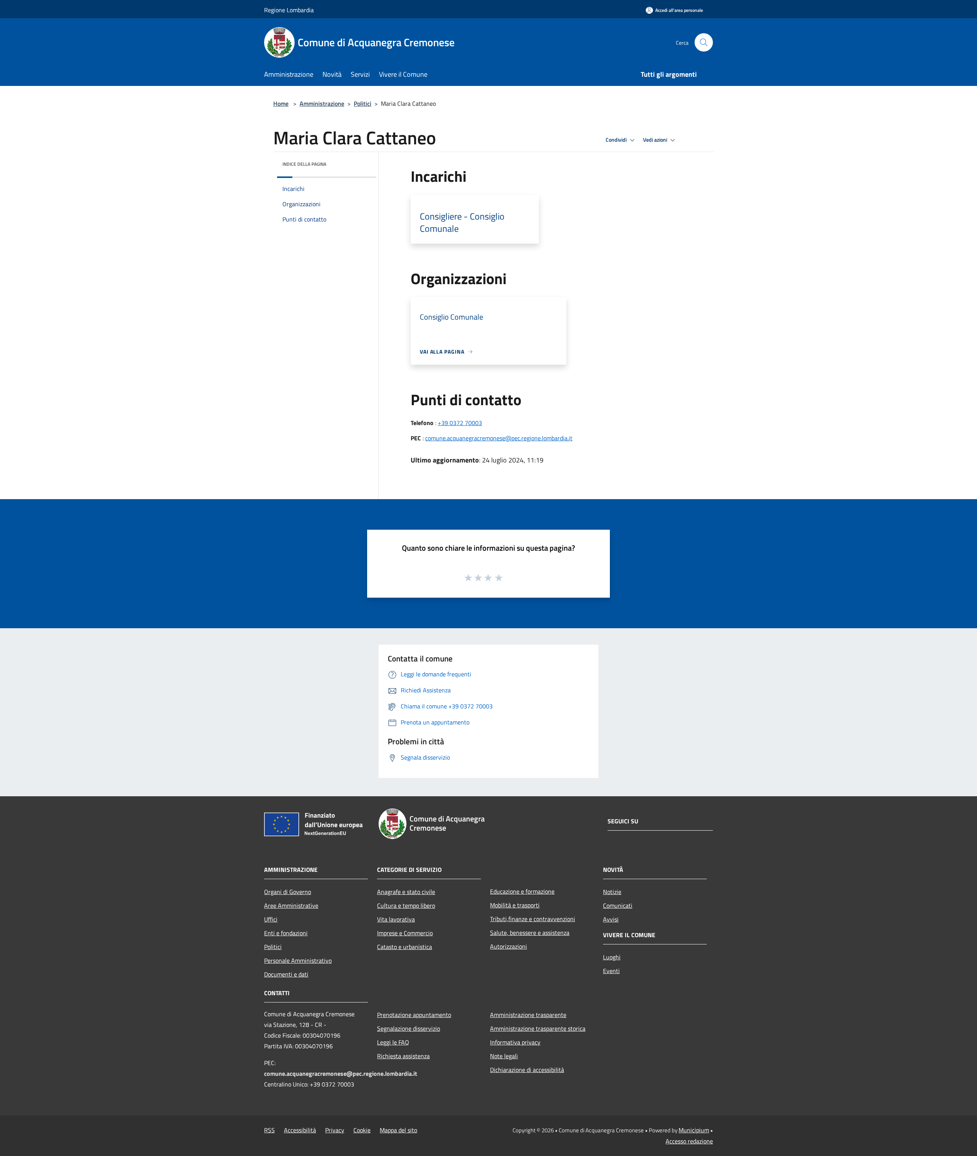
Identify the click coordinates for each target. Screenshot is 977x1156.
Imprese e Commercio (405, 933)
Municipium (694, 1130)
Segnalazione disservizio (408, 1028)
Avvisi (611, 919)
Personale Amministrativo (298, 960)
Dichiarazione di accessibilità (527, 1069)
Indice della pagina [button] (304, 164)
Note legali (504, 1056)
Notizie (612, 891)
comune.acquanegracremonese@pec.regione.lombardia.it (498, 438)
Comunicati (617, 905)
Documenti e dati (286, 974)
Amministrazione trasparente (528, 1014)
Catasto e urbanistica (404, 946)
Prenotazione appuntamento (414, 1014)
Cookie (362, 1130)
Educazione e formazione (522, 891)
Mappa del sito (398, 1130)
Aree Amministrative (291, 905)
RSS (269, 1130)
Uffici (270, 919)
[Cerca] (704, 42)
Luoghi (612, 957)
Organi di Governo (287, 891)
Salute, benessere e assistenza (529, 932)
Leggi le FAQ (393, 1042)
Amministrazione (322, 103)
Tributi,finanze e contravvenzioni (532, 918)
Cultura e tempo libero (406, 905)
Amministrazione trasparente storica (537, 1028)
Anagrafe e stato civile (406, 891)
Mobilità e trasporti (515, 905)
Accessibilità (300, 1130)
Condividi (617, 140)
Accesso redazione (689, 1141)
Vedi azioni (655, 140)
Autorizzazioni (508, 946)
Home (281, 103)
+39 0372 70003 (460, 422)
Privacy (334, 1130)
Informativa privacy (515, 1042)
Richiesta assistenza (403, 1056)
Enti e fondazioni (286, 933)
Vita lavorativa (396, 919)
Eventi (611, 970)
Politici (362, 103)
